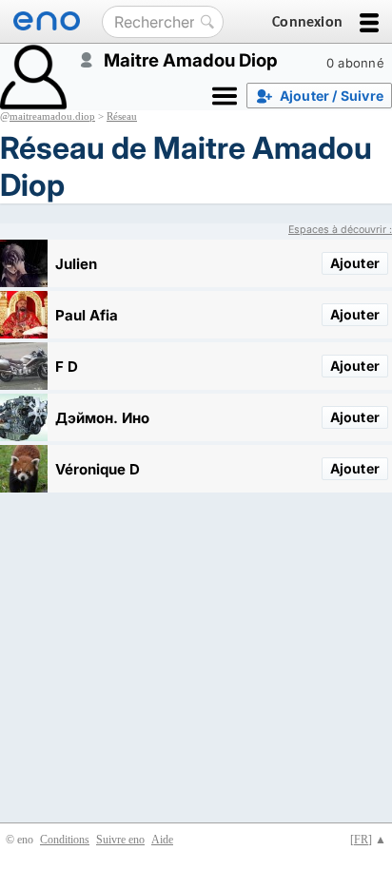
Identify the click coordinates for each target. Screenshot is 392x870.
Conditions (64, 839)
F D (66, 367)
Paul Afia (86, 315)
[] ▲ (368, 839)
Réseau (122, 116)
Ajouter (355, 263)
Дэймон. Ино (102, 418)
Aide (162, 839)
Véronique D (97, 469)
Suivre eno (120, 839)
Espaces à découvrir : (340, 229)
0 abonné (355, 62)
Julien (76, 264)
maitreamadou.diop (52, 116)
